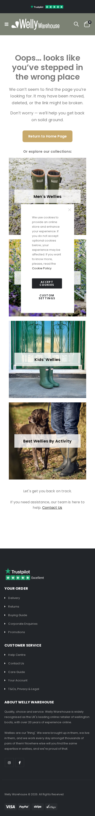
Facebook (19, 762)
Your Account (17, 680)
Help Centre (17, 655)
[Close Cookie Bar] (69, 209)
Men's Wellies (48, 196)
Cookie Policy (41, 268)
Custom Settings (47, 296)
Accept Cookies (47, 283)
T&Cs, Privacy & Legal (23, 689)
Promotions (16, 632)
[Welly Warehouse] (35, 24)
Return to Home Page (47, 136)
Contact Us (16, 663)
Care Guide (16, 672)
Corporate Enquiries (22, 624)
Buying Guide (17, 615)
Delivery (14, 598)
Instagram (9, 762)
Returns (13, 606)
